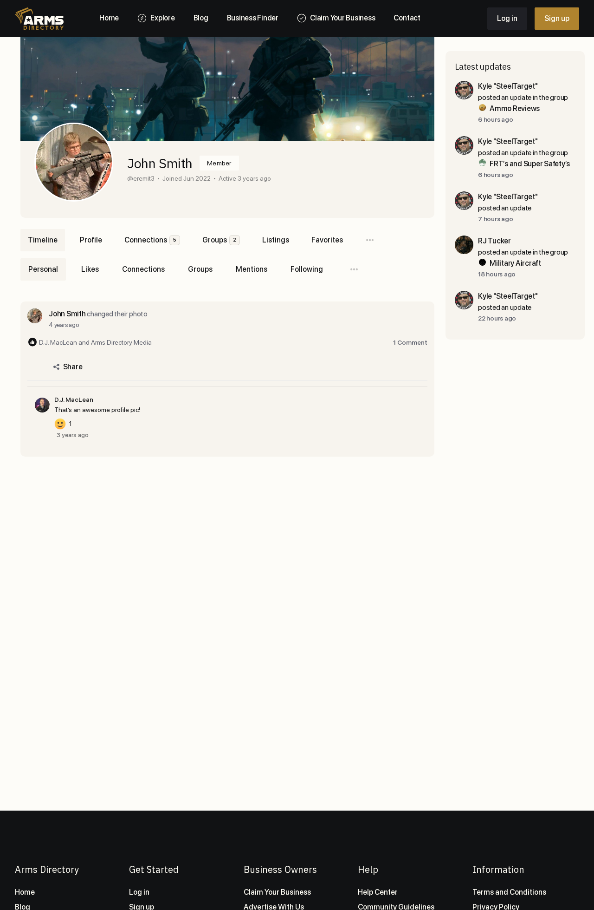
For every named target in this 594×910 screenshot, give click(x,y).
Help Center (378, 892)
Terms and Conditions (509, 892)
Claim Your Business (277, 892)
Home (25, 892)
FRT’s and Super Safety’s (530, 163)
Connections (143, 269)
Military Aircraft (515, 263)
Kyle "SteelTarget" (508, 86)
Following (307, 269)
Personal (43, 269)
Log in (507, 18)
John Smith (67, 313)
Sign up (556, 18)
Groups (200, 269)
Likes (90, 269)
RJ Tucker (494, 240)
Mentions (251, 269)
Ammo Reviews (515, 108)
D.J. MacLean (73, 399)
